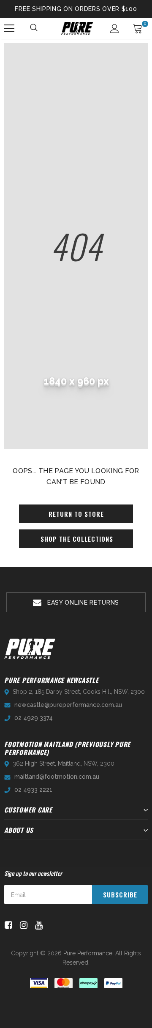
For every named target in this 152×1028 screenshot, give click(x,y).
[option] (76, 602)
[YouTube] (37, 925)
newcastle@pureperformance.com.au (68, 704)
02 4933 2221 (33, 789)
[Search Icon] (34, 28)
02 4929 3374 (33, 717)
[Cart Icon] (138, 28)
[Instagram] (22, 925)
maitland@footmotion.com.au (56, 776)
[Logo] (77, 28)
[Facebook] (7, 925)
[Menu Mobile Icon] (9, 28)
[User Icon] (114, 28)
